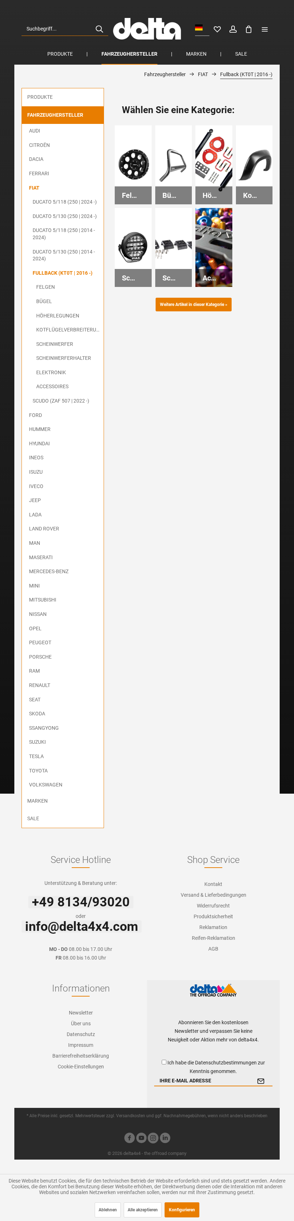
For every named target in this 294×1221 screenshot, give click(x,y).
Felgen (45, 287)
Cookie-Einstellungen (81, 1066)
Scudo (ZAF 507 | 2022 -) (61, 401)
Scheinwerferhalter (63, 358)
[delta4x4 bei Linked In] (165, 1139)
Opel (35, 628)
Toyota (38, 771)
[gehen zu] (264, 29)
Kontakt (213, 884)
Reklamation (213, 927)
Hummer (40, 429)
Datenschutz (81, 1034)
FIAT (34, 188)
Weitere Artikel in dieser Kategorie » (193, 304)
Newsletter (81, 1013)
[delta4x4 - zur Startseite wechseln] (147, 29)
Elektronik (51, 372)
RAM (34, 671)
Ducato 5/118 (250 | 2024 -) (65, 202)
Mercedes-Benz (48, 571)
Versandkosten (130, 1115)
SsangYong (44, 728)
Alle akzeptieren (143, 1209)
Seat (35, 699)
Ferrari (39, 173)
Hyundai (39, 443)
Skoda (37, 713)
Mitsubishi (42, 600)
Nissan (38, 614)
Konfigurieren (182, 1209)
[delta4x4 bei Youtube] (141, 1139)
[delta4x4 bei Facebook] (129, 1139)
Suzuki (37, 742)
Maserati (41, 557)
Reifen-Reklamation (213, 938)
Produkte (40, 97)
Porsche (40, 657)
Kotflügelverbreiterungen (70, 330)
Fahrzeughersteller (55, 115)
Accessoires (52, 386)
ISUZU (36, 472)
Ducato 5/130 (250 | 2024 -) (65, 216)
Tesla (36, 756)
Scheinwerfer (54, 344)
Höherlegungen (57, 316)
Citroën (39, 145)
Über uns (81, 1023)
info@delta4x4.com (81, 926)
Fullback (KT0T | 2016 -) (63, 273)
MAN (34, 543)
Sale (33, 818)
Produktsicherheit (213, 916)
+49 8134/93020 (81, 902)
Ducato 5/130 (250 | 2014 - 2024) (64, 255)
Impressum (80, 1045)
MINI (34, 586)
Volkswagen (45, 785)
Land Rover (44, 528)
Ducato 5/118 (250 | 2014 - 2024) (64, 233)
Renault (39, 685)
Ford (35, 415)
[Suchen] (99, 29)
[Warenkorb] (249, 29)
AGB (213, 949)
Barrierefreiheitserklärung (80, 1056)
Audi (34, 131)
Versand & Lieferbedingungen (213, 895)
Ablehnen (108, 1209)
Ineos (36, 457)
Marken (37, 801)
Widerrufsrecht (213, 906)
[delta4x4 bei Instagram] (153, 1139)
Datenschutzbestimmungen (226, 1063)
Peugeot (40, 642)
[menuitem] (65, 29)
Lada (35, 514)
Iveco (36, 486)
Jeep (35, 500)
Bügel (44, 301)
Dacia (36, 159)
